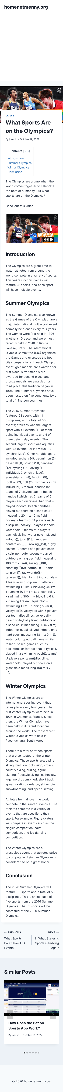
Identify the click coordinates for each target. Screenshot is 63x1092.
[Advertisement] (31, 47)
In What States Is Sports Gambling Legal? (47, 940)
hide (26, 151)
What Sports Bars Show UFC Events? (15, 940)
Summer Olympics (19, 163)
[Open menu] (55, 7)
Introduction (16, 158)
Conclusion (15, 172)
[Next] (53, 1014)
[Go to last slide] (10, 1014)
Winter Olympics (18, 167)
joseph (12, 139)
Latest (10, 115)
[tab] (24, 1052)
